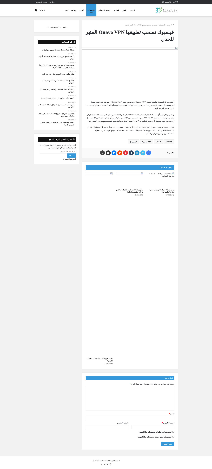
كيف (66, 10)
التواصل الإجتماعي (104, 10)
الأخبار (124, 10)
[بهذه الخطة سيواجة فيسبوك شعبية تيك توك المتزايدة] (160, 179)
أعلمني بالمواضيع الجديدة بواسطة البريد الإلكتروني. (155, 437)
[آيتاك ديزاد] (167, 10)
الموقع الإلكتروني (122, 423)
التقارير (116, 10)
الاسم (171, 414)
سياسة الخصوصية (41, 2)
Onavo (168, 142)
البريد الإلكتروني (168, 423)
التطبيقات (91, 10)
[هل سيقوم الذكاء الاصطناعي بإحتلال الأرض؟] (99, 264)
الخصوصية (146, 142)
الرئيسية (132, 10)
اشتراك (71, 156)
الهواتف (74, 10)
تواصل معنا (63, 27)
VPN (158, 142)
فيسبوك (133, 142)
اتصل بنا (52, 2)
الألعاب (82, 10)
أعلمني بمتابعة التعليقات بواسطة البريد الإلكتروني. (155, 432)
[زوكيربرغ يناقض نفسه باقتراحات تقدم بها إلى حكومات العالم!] (129, 179)
